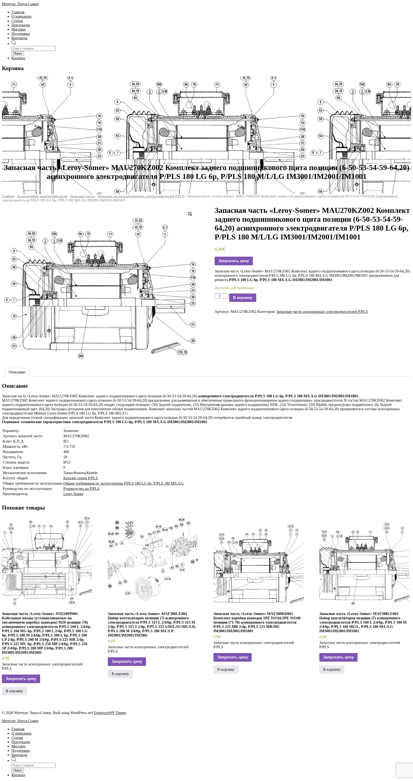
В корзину (242, 298)
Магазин (18, 29)
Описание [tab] (17, 372)
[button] (190, 214)
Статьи (17, 21)
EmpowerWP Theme (110, 713)
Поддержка (20, 34)
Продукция (20, 25)
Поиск (17, 53)
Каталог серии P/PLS (80, 478)
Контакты (19, 38)
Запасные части (82, 196)
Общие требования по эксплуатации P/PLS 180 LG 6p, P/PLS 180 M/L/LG (123, 483)
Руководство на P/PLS (81, 489)
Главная (17, 12)
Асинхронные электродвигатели (42, 196)
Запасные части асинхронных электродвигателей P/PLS (141, 196)
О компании (21, 16)
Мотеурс (20, 4)
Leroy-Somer (73, 494)
